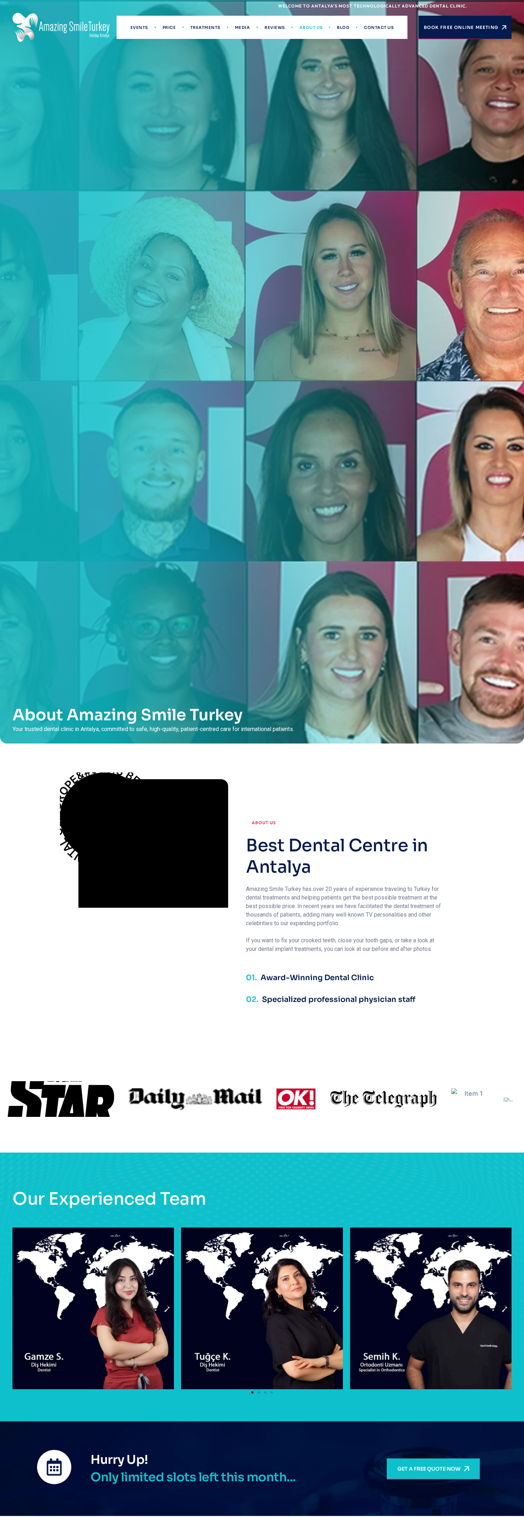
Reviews (274, 27)
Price (169, 27)
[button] (252, 1392)
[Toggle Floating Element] (496, 1496)
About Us (311, 27)
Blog (343, 27)
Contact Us (379, 27)
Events (139, 27)
